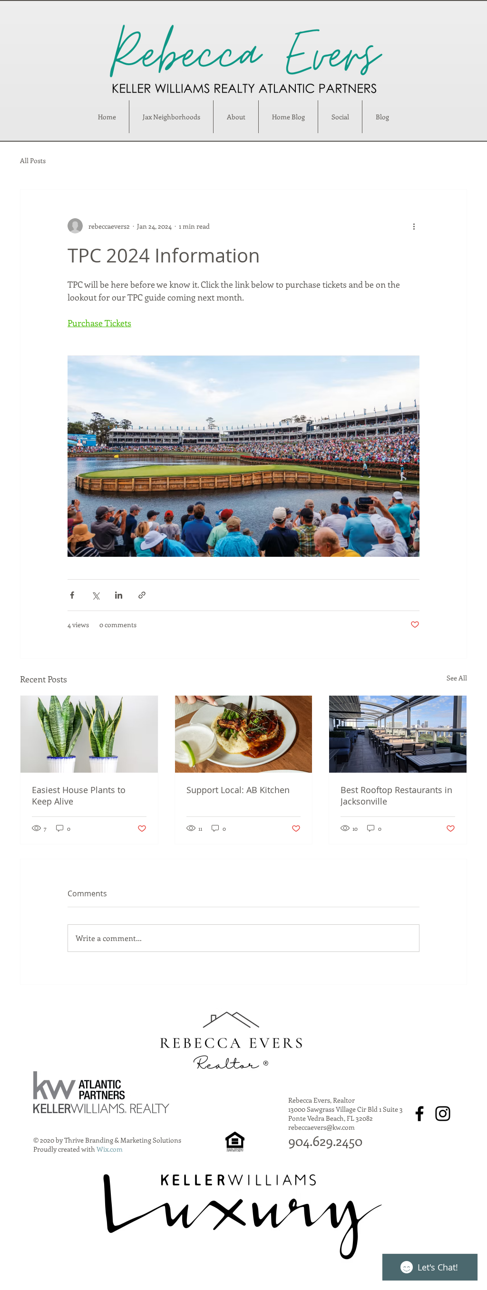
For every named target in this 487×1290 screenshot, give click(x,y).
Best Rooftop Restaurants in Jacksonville (396, 795)
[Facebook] (419, 1114)
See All (457, 677)
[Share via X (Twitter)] (95, 595)
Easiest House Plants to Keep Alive (79, 795)
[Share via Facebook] (72, 595)
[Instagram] (443, 1114)
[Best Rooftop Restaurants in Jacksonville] (398, 734)
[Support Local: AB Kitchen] (243, 734)
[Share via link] (141, 595)
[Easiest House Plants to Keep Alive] (89, 734)
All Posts (33, 160)
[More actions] (413, 226)
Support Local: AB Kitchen (238, 789)
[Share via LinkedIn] (118, 595)
